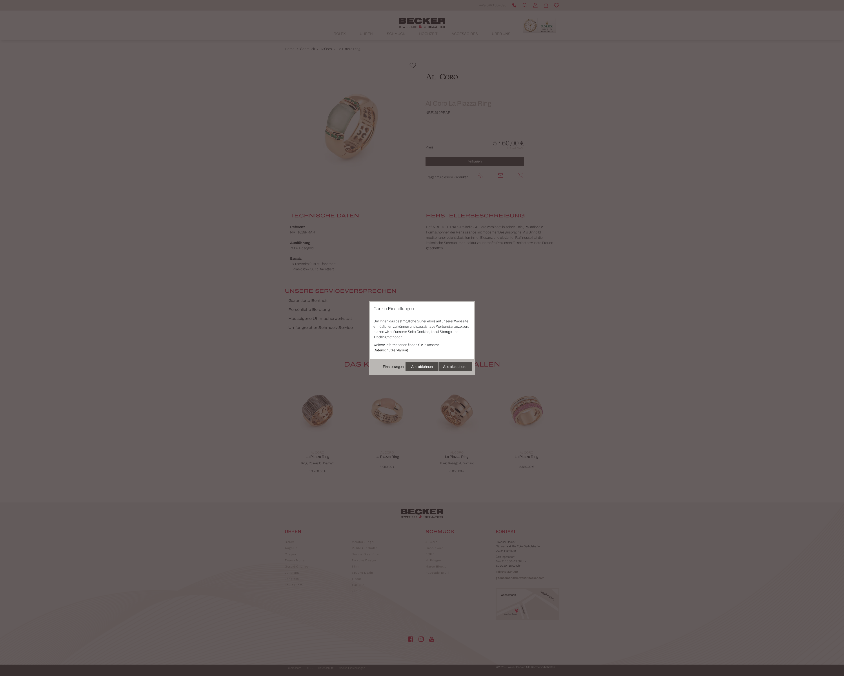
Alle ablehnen (422, 367)
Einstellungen (393, 367)
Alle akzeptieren (455, 367)
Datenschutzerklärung (390, 350)
